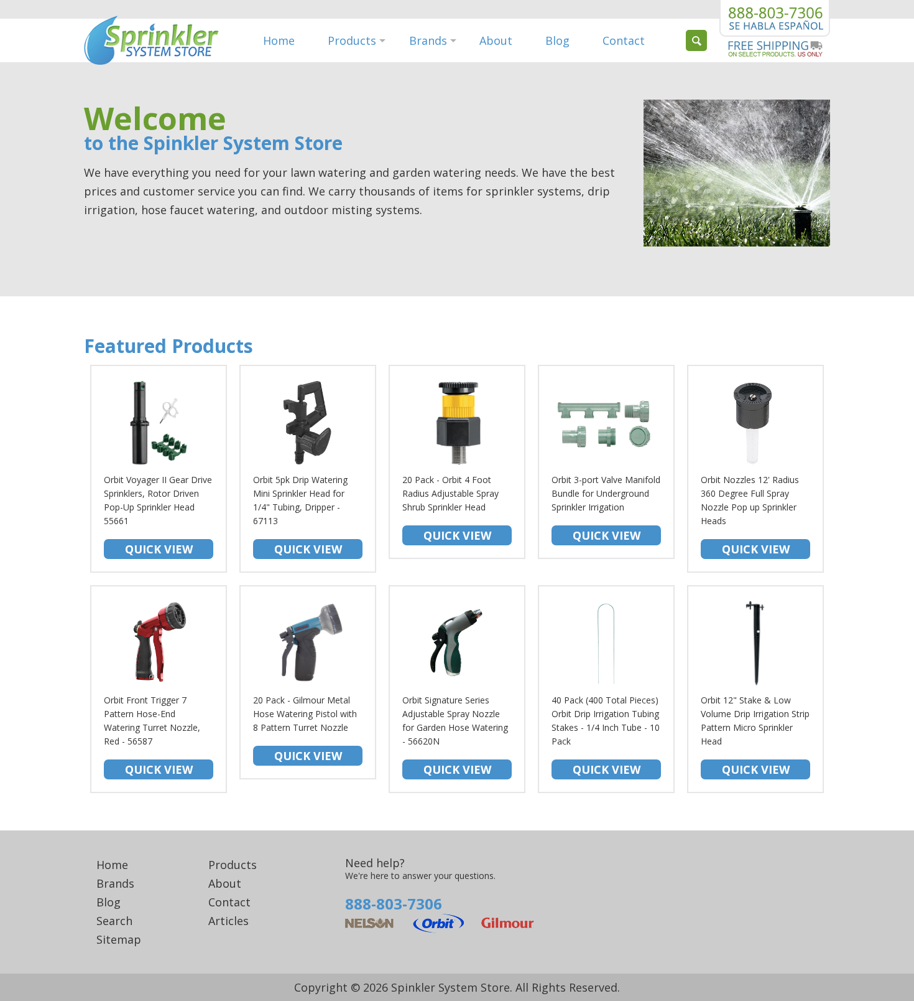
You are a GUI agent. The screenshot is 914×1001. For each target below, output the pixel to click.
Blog (557, 40)
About (495, 40)
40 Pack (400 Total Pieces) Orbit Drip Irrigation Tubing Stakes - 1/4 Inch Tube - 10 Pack (606, 735)
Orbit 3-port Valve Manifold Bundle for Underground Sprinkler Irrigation (606, 508)
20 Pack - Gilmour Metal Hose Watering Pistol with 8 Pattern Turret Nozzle (305, 728)
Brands (428, 40)
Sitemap (118, 939)
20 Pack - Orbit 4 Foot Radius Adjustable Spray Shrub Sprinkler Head (450, 508)
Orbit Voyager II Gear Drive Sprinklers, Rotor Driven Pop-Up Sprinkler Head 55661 (158, 515)
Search (114, 920)
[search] (696, 40)
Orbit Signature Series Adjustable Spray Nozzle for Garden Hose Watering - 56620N (455, 735)
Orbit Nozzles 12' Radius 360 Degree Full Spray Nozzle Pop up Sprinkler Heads (750, 515)
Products (352, 40)
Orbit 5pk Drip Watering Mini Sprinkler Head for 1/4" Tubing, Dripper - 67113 (300, 515)
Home (279, 40)
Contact (623, 40)
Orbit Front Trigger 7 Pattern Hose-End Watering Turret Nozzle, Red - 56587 (152, 735)
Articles (228, 920)
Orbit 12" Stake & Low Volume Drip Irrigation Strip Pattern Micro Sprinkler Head (755, 735)
